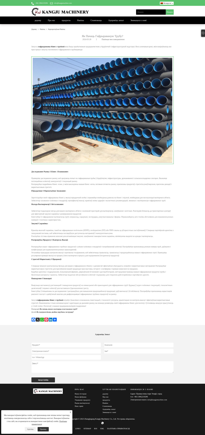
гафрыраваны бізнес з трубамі (51, 47)
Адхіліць (30, 429)
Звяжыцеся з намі (138, 20)
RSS (95, 429)
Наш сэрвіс (79, 406)
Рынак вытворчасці (82, 403)
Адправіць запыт (116, 20)
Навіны (80, 20)
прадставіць (43, 380)
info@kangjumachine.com (63, 3)
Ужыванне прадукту (82, 400)
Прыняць (43, 429)
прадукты (66, 20)
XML (102, 429)
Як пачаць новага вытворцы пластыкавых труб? (58, 309)
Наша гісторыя (80, 394)
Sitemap (87, 429)
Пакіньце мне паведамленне (113, 39)
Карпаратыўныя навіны (56, 29)
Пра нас (51, 20)
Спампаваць (96, 20)
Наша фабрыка (80, 397)
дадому (38, 20)
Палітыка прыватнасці (118, 429)
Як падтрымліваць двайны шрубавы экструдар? (55, 312)
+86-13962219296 (41, 3)
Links (77, 429)
